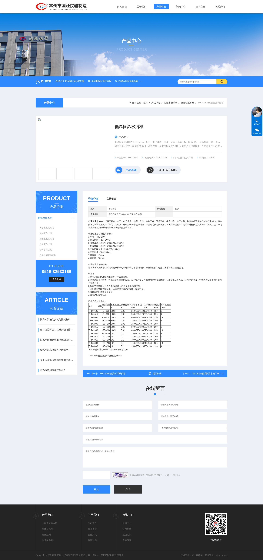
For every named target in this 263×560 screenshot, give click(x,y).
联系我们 (220, 6)
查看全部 (56, 279)
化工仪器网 (197, 555)
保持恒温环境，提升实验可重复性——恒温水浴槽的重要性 (57, 329)
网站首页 (122, 6)
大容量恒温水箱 (49, 523)
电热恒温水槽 (45, 233)
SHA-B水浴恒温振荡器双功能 (69, 81)
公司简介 (92, 523)
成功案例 (126, 534)
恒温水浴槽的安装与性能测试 (55, 319)
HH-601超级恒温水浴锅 (99, 81)
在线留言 (111, 198)
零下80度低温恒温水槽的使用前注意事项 (57, 360)
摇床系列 (46, 534)
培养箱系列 (47, 540)
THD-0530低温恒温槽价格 (112, 373)
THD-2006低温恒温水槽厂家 (205, 373)
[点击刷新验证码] (120, 475)
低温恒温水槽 (187, 102)
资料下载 (126, 540)
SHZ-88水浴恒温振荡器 (126, 81)
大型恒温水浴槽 (46, 228)
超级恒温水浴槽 (46, 239)
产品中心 (161, 6)
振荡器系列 (47, 529)
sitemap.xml (221, 555)
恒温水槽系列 (170, 102)
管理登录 (209, 555)
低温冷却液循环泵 (47, 255)
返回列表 (157, 373)
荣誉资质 (92, 529)
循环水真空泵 (45, 249)
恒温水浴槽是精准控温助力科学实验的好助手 (57, 339)
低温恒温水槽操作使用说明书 (55, 350)
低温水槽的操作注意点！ (53, 370)
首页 (145, 102)
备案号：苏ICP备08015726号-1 (107, 555)
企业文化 (92, 534)
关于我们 (142, 6)
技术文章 (200, 6)
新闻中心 (181, 6)
